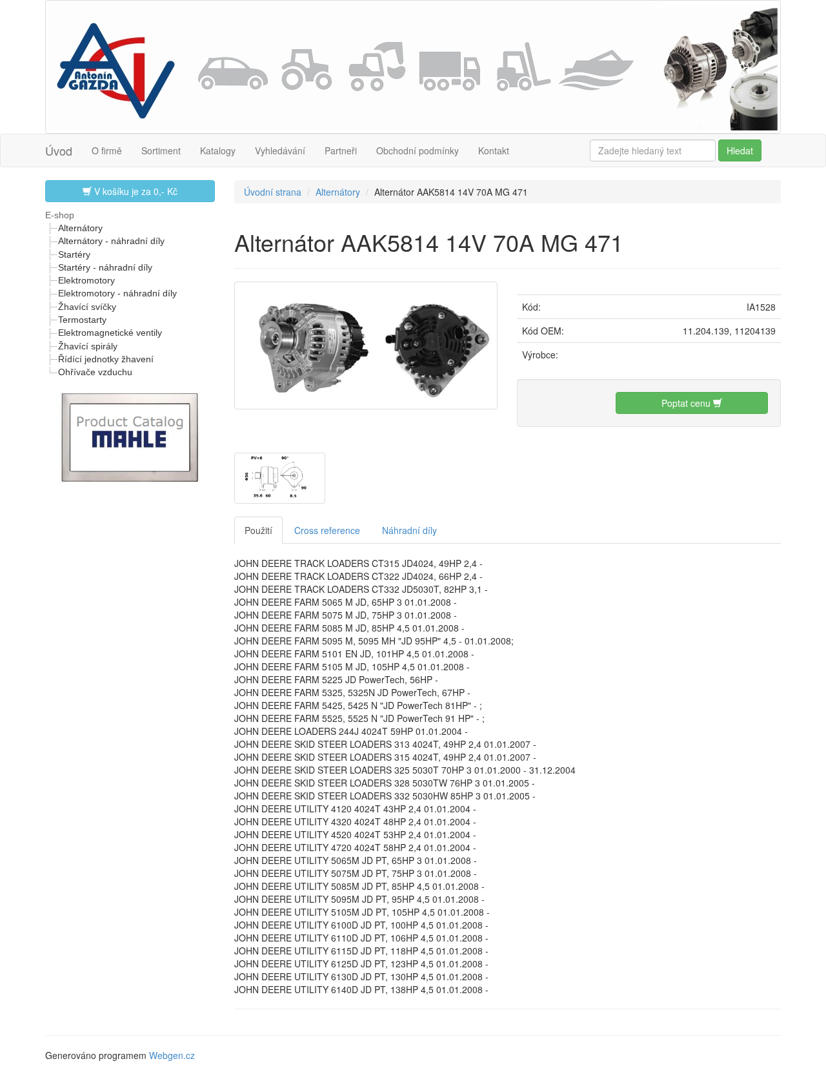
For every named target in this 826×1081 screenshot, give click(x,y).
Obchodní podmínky (417, 150)
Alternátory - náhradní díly (111, 241)
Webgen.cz (172, 1055)
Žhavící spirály (87, 346)
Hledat (740, 150)
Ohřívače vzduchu (95, 372)
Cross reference (327, 530)
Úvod (58, 150)
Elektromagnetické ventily (110, 332)
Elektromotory (86, 280)
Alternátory (80, 228)
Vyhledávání (280, 150)
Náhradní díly (409, 530)
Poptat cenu (687, 402)
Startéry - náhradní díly (105, 267)
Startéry (74, 254)
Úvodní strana (272, 191)
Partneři (341, 150)
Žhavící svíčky (87, 307)
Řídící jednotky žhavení (106, 359)
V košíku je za (134, 191)
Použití (258, 530)
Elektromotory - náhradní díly (117, 293)
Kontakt (493, 150)
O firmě (107, 150)
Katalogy (218, 150)
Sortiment (161, 150)
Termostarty (82, 319)
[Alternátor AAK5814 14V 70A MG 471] (366, 343)
